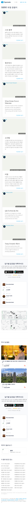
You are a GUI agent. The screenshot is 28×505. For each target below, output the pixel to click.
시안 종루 (8, 30)
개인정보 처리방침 (10, 499)
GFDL (24, 96)
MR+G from (18, 206)
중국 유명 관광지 (5, 466)
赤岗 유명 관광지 (18, 485)
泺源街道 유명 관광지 (19, 468)
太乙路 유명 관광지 (5, 485)
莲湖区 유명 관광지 (5, 476)
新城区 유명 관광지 (5, 481)
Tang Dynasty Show (12, 244)
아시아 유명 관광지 (5, 463)
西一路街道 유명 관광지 (6, 479)
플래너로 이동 (23, 2)
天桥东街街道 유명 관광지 (7, 487)
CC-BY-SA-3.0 (22, 58)
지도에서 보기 (19, 40)
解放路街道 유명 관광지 (20, 479)
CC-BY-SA (23, 239)
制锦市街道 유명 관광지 (20, 470)
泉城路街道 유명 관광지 (20, 474)
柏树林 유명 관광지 (5, 483)
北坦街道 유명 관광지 (19, 466)
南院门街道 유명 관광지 (6, 470)
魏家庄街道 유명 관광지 (6, 490)
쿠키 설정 (16, 499)
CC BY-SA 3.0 (22, 25)
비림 (6, 174)
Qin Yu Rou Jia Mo (11, 211)
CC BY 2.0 (23, 206)
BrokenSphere (16, 25)
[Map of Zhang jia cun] (14, 320)
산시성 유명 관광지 (5, 468)
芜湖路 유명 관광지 (19, 481)
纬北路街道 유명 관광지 (20, 463)
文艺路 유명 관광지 (5, 474)
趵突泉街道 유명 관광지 (20, 472)
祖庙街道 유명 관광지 (19, 483)
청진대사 (8, 63)
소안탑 (7, 138)
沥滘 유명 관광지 (18, 487)
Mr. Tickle (17, 58)
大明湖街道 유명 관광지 (20, 476)
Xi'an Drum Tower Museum (12, 102)
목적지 (17, 498)
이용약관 (20, 498)
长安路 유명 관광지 (5, 472)
